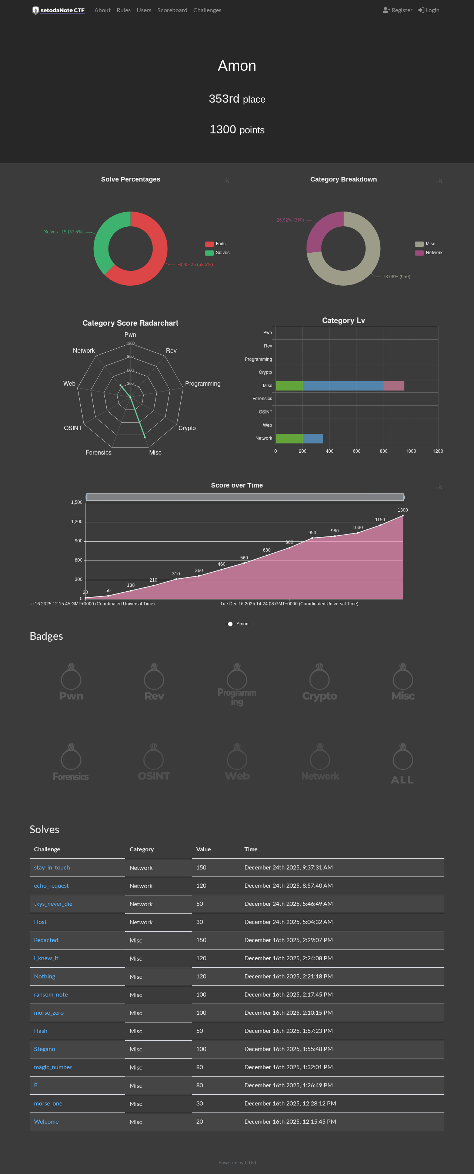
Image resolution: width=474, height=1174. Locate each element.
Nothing (44, 977)
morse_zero (49, 1013)
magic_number (53, 1067)
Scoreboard (172, 10)
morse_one (48, 1104)
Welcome (46, 1122)
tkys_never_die (53, 904)
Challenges (207, 10)
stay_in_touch (52, 868)
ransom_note (51, 995)
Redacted (46, 940)
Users (144, 10)
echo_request (51, 886)
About (102, 10)
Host (40, 922)
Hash (40, 1031)
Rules (124, 10)
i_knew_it (46, 958)
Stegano (44, 1049)
